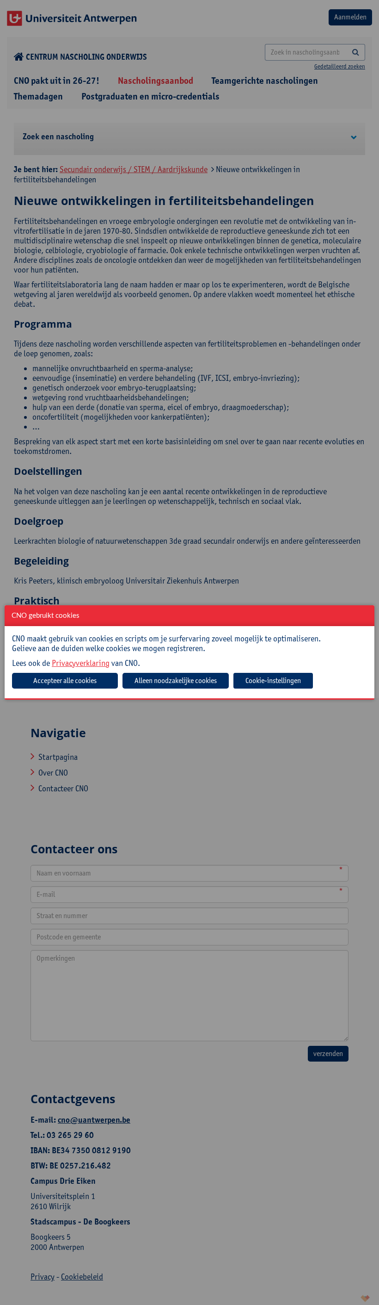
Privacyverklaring (81, 663)
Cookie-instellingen (273, 680)
